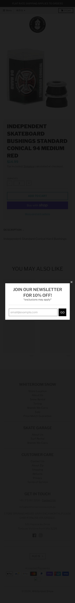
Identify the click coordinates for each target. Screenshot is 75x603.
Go (62, 312)
